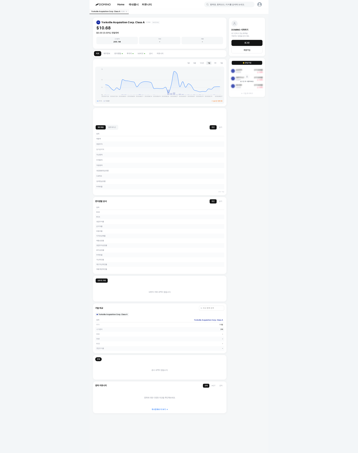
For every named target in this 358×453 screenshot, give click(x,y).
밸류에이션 (112, 127)
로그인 (246, 43)
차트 (97, 53)
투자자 (129, 53)
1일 (209, 63)
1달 (221, 63)
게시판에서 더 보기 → (160, 409)
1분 (188, 63)
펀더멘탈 (117, 53)
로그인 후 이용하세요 (247, 81)
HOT (213, 386)
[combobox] (231, 4)
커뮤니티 (147, 4)
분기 (220, 127)
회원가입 (247, 50)
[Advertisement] (160, 116)
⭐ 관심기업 (247, 63)
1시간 (202, 63)
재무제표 (101, 127)
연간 (213, 127)
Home (120, 4)
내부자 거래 (102, 280)
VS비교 (140, 53)
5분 (194, 63)
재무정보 (106, 53)
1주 (215, 63)
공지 (220, 386)
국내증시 (134, 4)
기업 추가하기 (248, 93)
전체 (98, 359)
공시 (151, 53)
